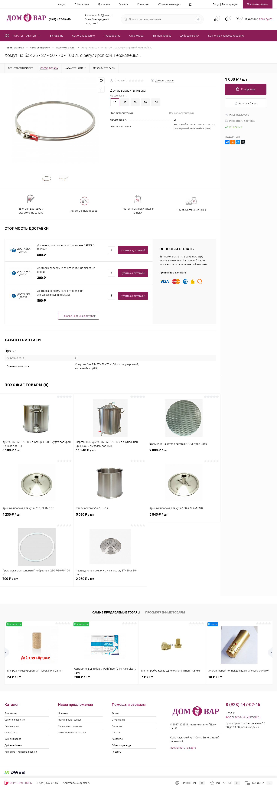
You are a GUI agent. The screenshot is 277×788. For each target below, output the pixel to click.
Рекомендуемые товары (72, 732)
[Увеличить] (55, 121)
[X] (243, 142)
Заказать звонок (257, 4)
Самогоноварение (15, 719)
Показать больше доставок (79, 315)
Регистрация (230, 4)
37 (124, 102)
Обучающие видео (169, 4)
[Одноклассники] (232, 142)
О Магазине (82, 4)
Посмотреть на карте (183, 747)
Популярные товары (69, 719)
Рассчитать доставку (242, 120)
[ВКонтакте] (227, 142)
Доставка (104, 4)
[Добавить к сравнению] (101, 89)
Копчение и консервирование (21, 751)
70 (145, 102)
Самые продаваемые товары (116, 612)
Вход (216, 4)
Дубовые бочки (13, 745)
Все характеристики (181, 113)
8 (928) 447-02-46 (47, 782)
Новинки (63, 713)
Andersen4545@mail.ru (243, 717)
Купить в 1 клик (248, 103)
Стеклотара (11, 732)
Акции (62, 4)
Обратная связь (20, 782)
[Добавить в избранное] (101, 80)
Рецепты (117, 751)
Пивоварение (12, 726)
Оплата (123, 4)
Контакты (143, 4)
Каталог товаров (24, 35)
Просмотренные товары (165, 612)
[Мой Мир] (238, 142)
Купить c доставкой (133, 250)
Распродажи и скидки (70, 726)
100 (155, 102)
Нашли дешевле (239, 114)
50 (135, 102)
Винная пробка (13, 738)
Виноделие (11, 713)
